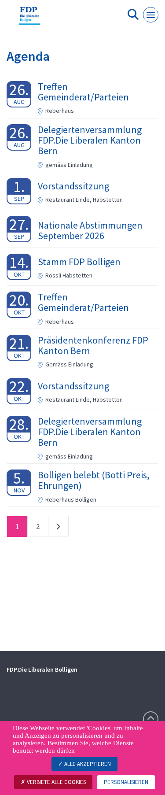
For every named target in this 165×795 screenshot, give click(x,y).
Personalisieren (126, 782)
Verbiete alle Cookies (56, 782)
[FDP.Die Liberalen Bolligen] (29, 19)
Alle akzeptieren (87, 764)
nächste (58, 528)
